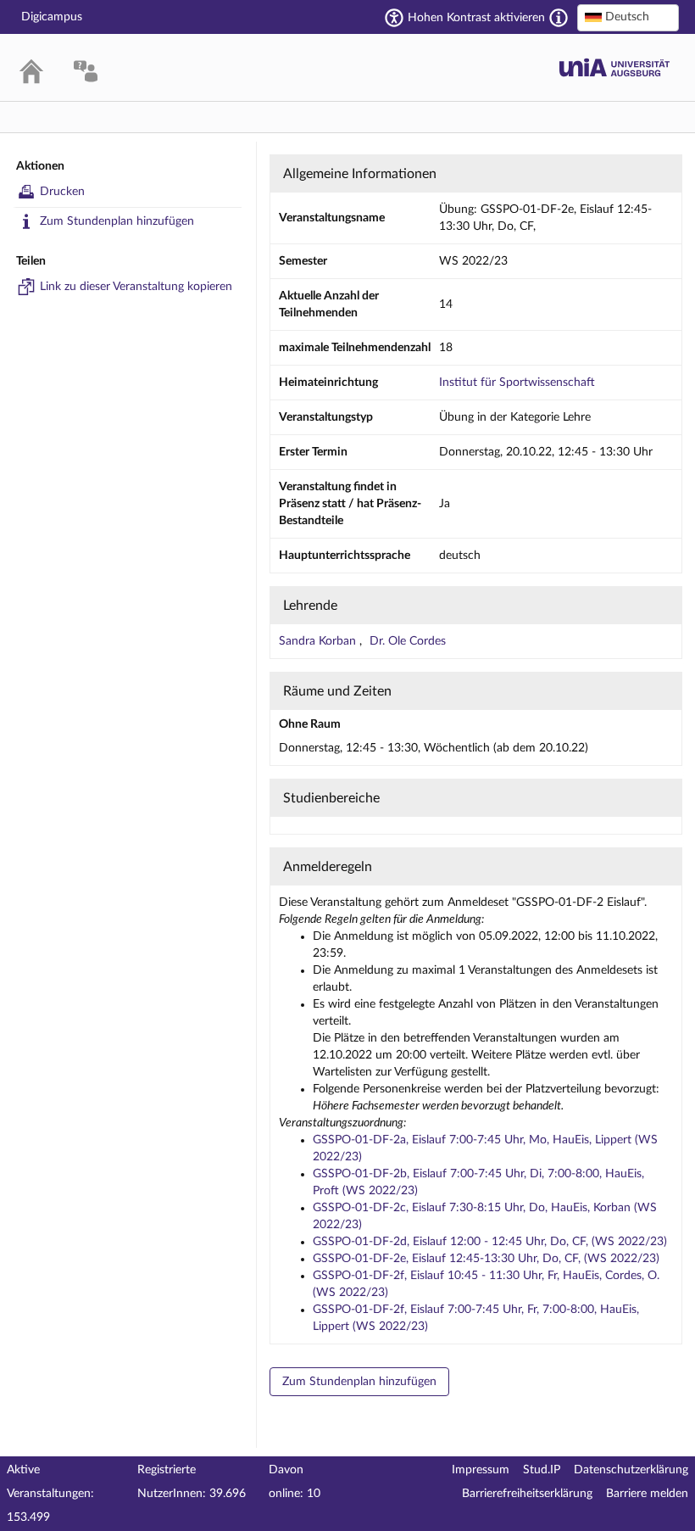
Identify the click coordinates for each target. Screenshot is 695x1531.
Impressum (480, 1470)
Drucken (62, 192)
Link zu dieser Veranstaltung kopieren (136, 287)
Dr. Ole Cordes (408, 641)
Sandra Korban (319, 641)
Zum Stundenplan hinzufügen (117, 221)
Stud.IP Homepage (614, 67)
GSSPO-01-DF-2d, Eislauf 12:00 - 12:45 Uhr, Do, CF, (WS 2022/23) (490, 1242)
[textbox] (628, 17)
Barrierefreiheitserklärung (527, 1494)
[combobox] (628, 17)
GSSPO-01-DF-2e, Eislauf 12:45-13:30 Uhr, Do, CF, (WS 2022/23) (486, 1259)
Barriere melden (647, 1494)
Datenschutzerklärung (631, 1470)
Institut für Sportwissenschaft (517, 382)
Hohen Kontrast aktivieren (476, 18)
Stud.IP (541, 1470)
